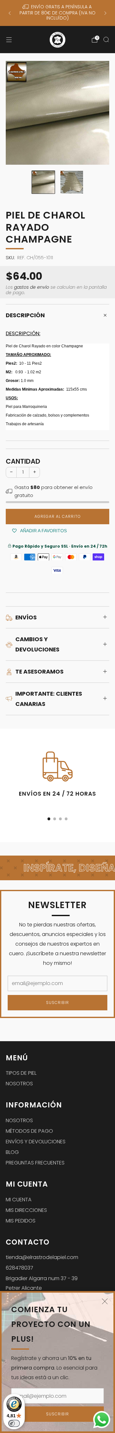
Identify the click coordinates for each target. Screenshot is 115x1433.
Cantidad (23, 461)
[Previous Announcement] (9, 13)
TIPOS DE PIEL (21, 1073)
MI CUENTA (19, 1199)
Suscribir (57, 1414)
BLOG (12, 1152)
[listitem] (57, 13)
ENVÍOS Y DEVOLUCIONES (35, 1141)
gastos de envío (31, 287)
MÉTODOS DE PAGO (29, 1131)
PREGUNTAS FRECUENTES (35, 1162)
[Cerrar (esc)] (104, 1301)
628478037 (19, 1267)
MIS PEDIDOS (20, 1220)
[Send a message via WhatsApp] (102, 1420)
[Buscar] (106, 39)
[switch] (14, 1423)
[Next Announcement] (105, 13)
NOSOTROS (19, 1083)
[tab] (49, 818)
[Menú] (9, 40)
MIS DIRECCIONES (26, 1210)
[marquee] (57, 868)
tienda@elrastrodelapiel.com (42, 1257)
